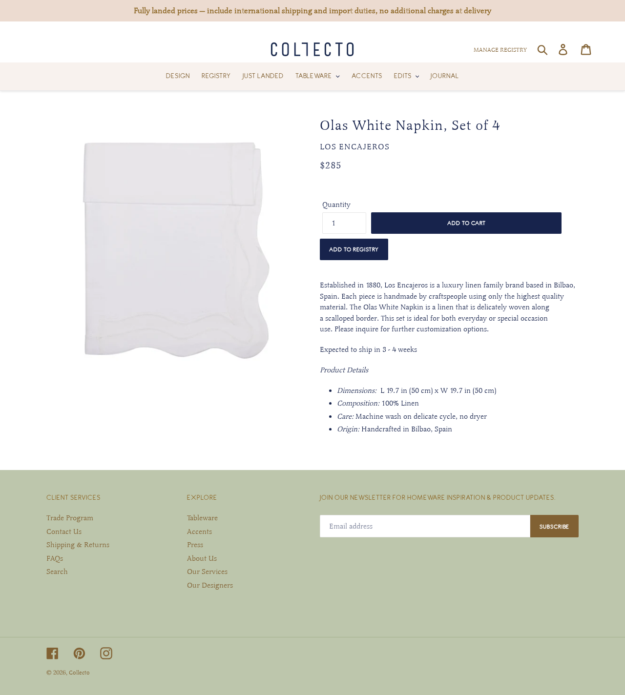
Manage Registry (500, 49)
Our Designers (210, 585)
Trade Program (69, 517)
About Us (202, 558)
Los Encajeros (355, 147)
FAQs (54, 558)
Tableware (202, 517)
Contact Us (64, 531)
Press (195, 544)
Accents (199, 531)
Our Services (207, 571)
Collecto (79, 672)
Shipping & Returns (77, 544)
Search (57, 571)
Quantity (336, 204)
